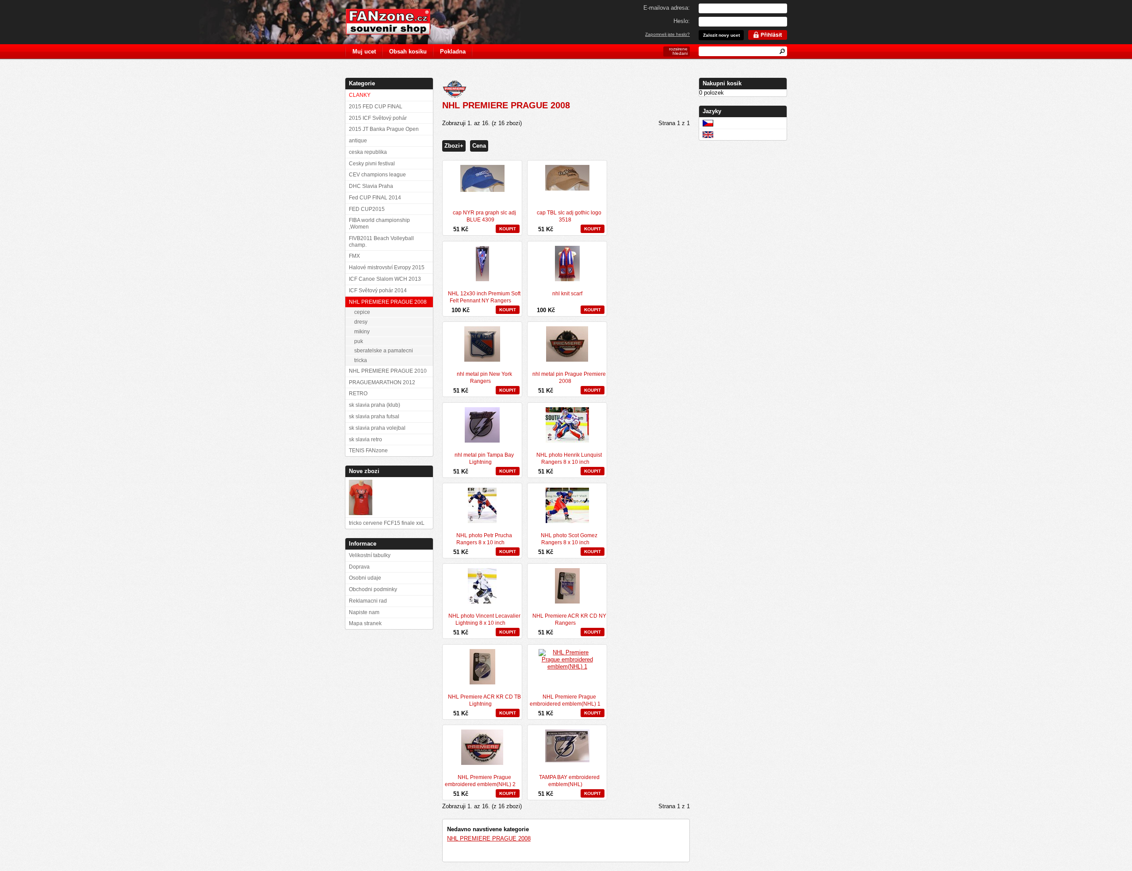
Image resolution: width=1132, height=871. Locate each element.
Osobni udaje (365, 578)
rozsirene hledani (678, 51)
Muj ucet (364, 51)
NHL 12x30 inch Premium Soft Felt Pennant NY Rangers (484, 297)
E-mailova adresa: (666, 7)
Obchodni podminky (373, 589)
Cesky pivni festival (372, 163)
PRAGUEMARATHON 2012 (382, 382)
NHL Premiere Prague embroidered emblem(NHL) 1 (565, 700)
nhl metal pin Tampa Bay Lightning (484, 458)
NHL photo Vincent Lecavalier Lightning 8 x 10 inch (484, 619)
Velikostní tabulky (369, 555)
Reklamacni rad (368, 601)
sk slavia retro (365, 439)
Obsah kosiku (408, 51)
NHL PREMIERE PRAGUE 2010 (388, 371)
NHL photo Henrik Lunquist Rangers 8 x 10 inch (569, 458)
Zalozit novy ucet (721, 35)
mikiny (362, 332)
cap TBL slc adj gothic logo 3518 (569, 216)
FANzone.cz (395, 21)
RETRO (358, 393)
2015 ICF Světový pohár (378, 118)
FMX (354, 256)
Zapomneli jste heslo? (667, 34)
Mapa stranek (365, 623)
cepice (362, 312)
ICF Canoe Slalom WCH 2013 (385, 279)
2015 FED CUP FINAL (375, 106)
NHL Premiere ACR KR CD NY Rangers (569, 619)
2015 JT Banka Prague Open (384, 129)
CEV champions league (377, 175)
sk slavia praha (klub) (374, 405)
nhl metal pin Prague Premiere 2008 (569, 377)
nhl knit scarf (567, 293)
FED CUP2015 (367, 209)
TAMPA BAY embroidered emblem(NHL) (569, 780)
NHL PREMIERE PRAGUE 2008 (489, 838)
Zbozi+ (453, 145)
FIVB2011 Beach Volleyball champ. (381, 241)
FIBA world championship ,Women (379, 223)
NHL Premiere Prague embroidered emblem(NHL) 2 (480, 780)
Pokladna (453, 51)
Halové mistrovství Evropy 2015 (386, 267)
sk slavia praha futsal (374, 416)
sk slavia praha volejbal (377, 428)
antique (358, 141)
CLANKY (360, 95)
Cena (479, 145)
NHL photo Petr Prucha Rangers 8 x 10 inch (484, 539)
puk (358, 341)
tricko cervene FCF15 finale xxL (386, 523)
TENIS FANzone (368, 450)
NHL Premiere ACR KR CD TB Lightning (484, 700)
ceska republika (368, 152)
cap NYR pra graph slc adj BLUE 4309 (484, 216)
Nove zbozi (364, 471)
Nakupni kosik (722, 83)
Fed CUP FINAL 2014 (375, 198)
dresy (360, 322)
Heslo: (681, 21)
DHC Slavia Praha (371, 186)
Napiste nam (364, 612)
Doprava (359, 567)
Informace (362, 543)
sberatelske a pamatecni (383, 351)
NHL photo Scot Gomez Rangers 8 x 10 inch (569, 539)
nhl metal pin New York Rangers (484, 377)
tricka (360, 360)
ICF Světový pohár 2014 (378, 290)
